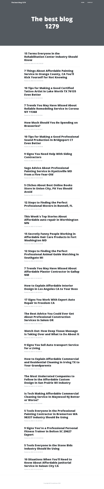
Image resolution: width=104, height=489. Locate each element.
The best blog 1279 (18, 2)
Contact (90, 2)
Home (82, 2)
